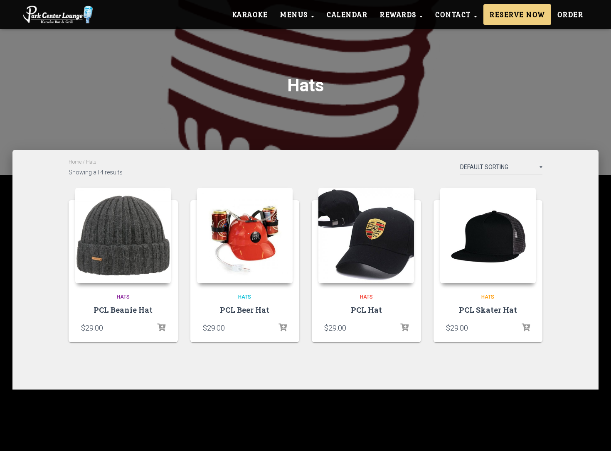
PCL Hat (366, 310)
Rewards (399, 14)
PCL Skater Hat (488, 310)
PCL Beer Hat (244, 310)
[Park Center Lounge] (59, 14)
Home (75, 162)
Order (570, 14)
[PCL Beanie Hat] (123, 235)
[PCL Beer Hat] (245, 235)
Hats (123, 297)
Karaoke (250, 14)
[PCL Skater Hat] (488, 235)
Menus (295, 14)
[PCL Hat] (366, 235)
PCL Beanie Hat (123, 310)
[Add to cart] (161, 328)
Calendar (347, 14)
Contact (454, 14)
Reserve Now (517, 14)
